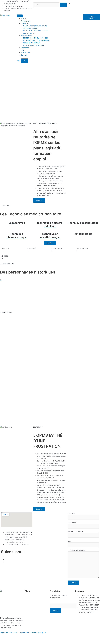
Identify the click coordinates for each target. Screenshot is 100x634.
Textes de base (26, 36)
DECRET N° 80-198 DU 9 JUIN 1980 (35, 38)
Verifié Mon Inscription (31, 28)
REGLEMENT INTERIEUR (31, 43)
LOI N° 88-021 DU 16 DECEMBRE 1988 (36, 40)
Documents (25, 48)
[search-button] (63, 5)
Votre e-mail (72, 522)
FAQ (22, 50)
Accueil (23, 18)
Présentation (25, 21)
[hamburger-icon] (20, 15)
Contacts (24, 55)
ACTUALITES (25, 52)
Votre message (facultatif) (76, 550)
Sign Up (55, 610)
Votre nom (71, 513)
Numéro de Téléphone (75, 531)
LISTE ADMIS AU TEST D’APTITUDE (35, 31)
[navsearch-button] (33, 1)
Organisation (25, 23)
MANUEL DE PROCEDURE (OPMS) (35, 26)
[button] (37, 596)
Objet (69, 541)
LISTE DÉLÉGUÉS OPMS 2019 (33, 45)
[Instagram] (71, 6)
